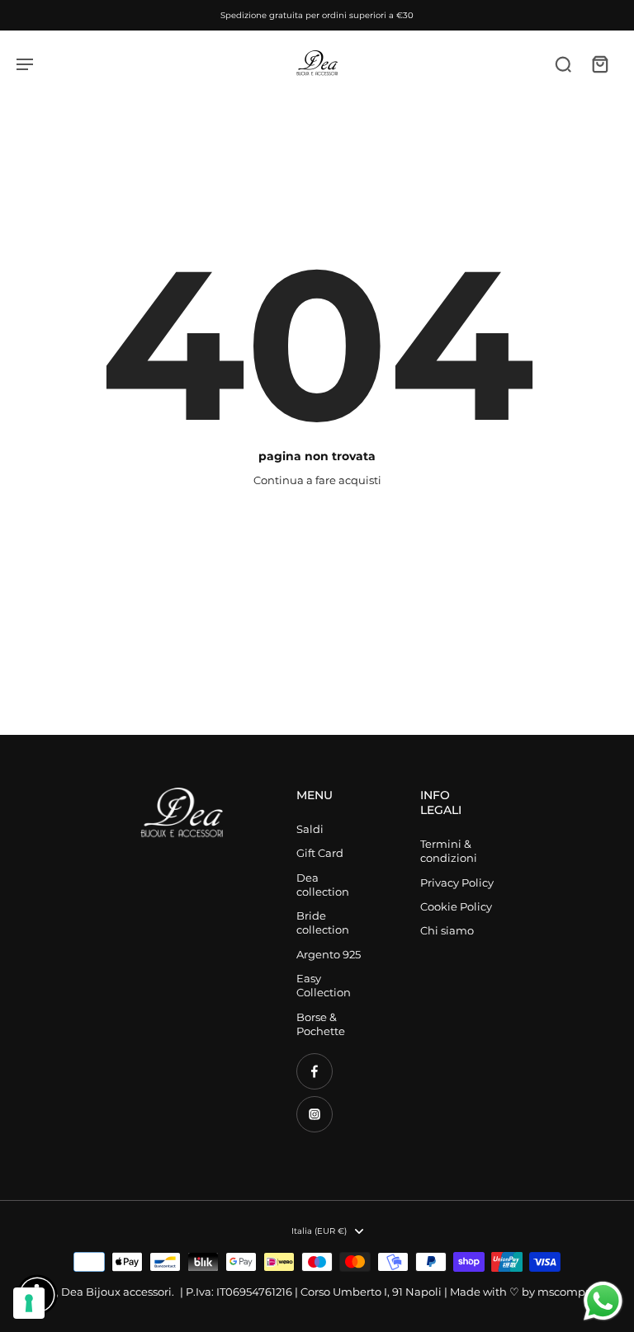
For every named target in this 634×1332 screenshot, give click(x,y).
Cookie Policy (456, 907)
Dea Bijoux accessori (116, 1292)
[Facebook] (314, 1071)
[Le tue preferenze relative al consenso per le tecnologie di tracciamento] (29, 1303)
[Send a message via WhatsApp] (603, 1301)
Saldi (310, 829)
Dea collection (322, 885)
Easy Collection (323, 985)
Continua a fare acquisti (317, 480)
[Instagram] (314, 1114)
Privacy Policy (457, 883)
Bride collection (322, 923)
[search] (563, 63)
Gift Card (319, 853)
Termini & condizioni (448, 851)
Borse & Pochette (320, 1024)
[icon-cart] (599, 63)
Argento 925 (328, 954)
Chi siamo (447, 931)
